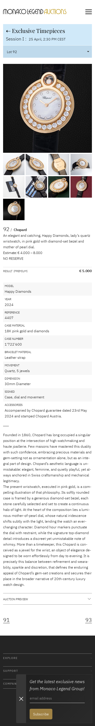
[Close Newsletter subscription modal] (21, 698)
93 (88, 619)
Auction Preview (15, 599)
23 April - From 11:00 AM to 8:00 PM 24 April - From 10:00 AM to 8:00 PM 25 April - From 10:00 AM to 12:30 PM (47, 601)
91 (6, 619)
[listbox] (47, 51)
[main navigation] (88, 13)
